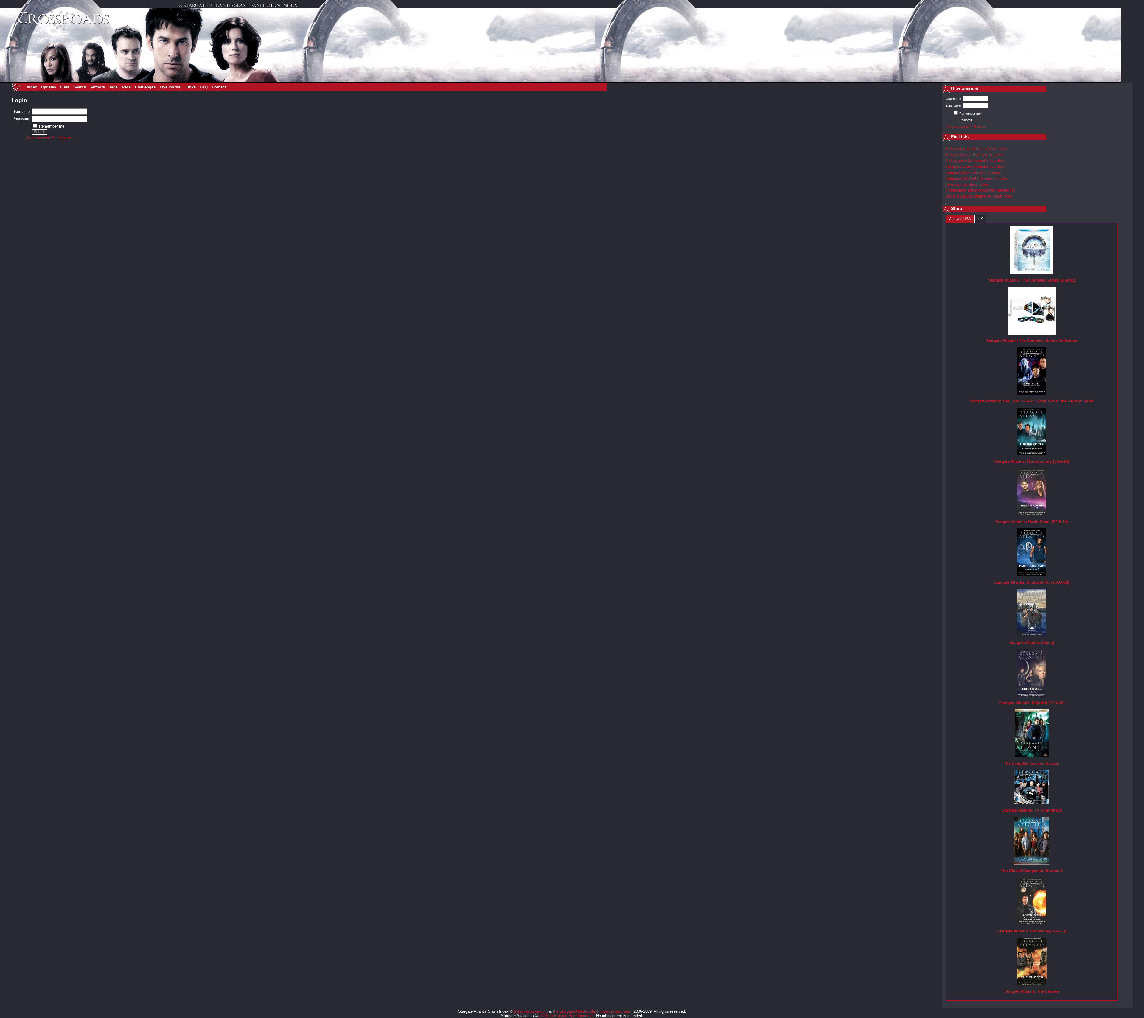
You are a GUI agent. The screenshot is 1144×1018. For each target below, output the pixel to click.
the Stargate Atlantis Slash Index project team (592, 1011)
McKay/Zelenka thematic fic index (974, 160)
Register (65, 138)
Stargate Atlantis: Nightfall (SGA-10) (1031, 703)
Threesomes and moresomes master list (980, 190)
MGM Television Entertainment (566, 1016)
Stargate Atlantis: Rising (1031, 642)
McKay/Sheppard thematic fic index (976, 148)
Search (79, 87)
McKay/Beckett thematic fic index (974, 154)
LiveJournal (170, 87)
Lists (64, 87)
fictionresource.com (531, 1011)
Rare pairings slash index (966, 184)
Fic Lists (960, 136)
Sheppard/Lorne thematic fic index (974, 166)
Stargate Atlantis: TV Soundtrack (1032, 810)
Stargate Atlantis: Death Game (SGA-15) (1031, 522)
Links (191, 87)
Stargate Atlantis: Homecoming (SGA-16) (1031, 461)
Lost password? (40, 138)
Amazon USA (960, 219)
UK (980, 219)
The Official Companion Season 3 (1032, 870)
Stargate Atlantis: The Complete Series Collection (1031, 340)
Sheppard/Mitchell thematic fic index (976, 178)
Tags (113, 87)
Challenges (145, 87)
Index (32, 87)
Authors (97, 87)
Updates (48, 87)
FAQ (204, 87)
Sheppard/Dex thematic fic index (973, 172)
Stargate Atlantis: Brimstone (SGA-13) (1031, 931)
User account (965, 88)
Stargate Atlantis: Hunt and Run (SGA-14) (1031, 582)
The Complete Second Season (1031, 763)
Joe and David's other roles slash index (979, 196)
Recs (126, 87)
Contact (219, 87)
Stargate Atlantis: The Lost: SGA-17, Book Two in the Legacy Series (1031, 401)
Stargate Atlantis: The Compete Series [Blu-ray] (1031, 280)
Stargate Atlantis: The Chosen (1031, 991)
